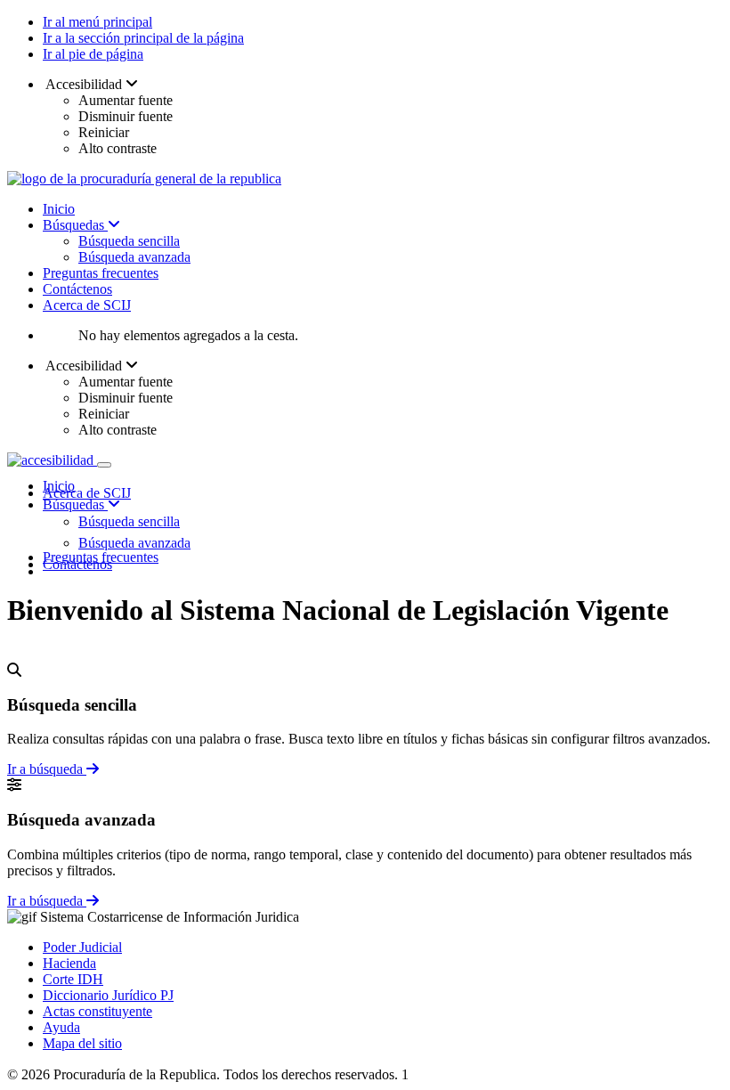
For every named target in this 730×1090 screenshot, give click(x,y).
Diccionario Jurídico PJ (108, 995)
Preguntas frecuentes (100, 273)
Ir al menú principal (97, 21)
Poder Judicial (82, 947)
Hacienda (69, 963)
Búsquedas (75, 224)
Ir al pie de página (93, 53)
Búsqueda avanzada (134, 256)
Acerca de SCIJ (87, 305)
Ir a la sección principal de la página (143, 37)
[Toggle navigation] (104, 465)
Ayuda (61, 1027)
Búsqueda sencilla (129, 240)
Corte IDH (73, 979)
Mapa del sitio (82, 1043)
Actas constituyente (97, 1011)
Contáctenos (77, 289)
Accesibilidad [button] (84, 84)
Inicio (59, 208)
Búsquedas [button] (75, 504)
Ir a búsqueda (46, 769)
